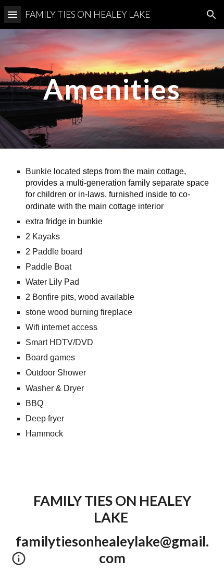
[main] (112, 89)
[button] (12, 14)
